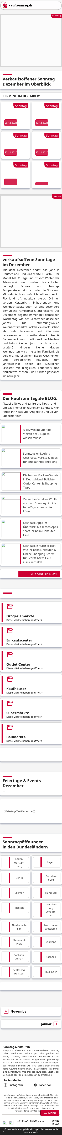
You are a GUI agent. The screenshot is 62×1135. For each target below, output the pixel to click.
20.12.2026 (11, 152)
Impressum (22, 1121)
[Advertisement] (31, 40)
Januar (46, 1024)
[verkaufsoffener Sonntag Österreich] (11, 1122)
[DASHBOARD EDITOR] (1, 1131)
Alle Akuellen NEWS (44, 574)
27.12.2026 (42, 152)
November (19, 1011)
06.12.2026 (11, 122)
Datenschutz (37, 1121)
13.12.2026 (42, 122)
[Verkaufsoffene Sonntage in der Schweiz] (5, 1122)
